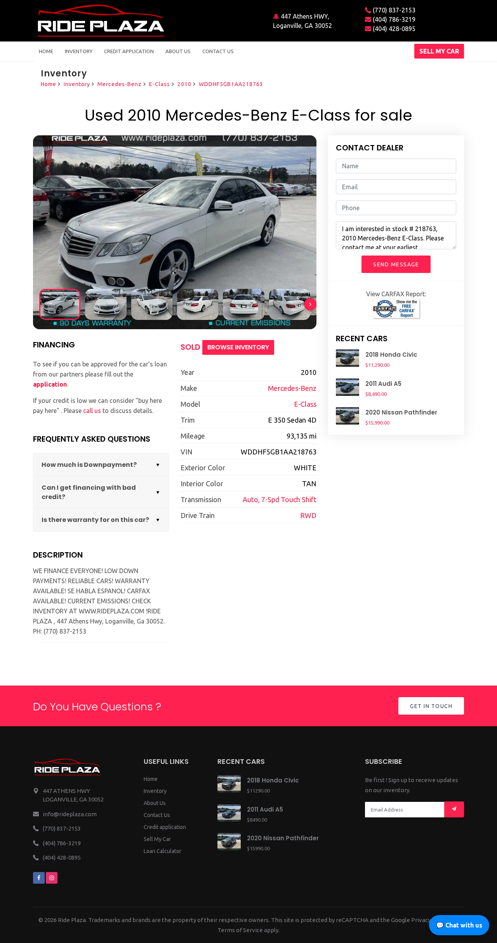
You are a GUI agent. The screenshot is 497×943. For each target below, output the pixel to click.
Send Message (396, 264)
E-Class (159, 84)
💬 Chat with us (459, 925)
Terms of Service (240, 930)
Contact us (218, 51)
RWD (308, 515)
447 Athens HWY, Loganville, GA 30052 (302, 21)
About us (178, 51)
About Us (155, 803)
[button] (310, 304)
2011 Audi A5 (383, 384)
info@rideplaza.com (70, 814)
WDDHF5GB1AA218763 (231, 84)
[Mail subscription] (454, 809)
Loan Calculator (162, 851)
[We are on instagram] (51, 878)
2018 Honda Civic (391, 355)
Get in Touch (431, 706)
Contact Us (157, 815)
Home (46, 51)
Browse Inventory (238, 347)
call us (92, 410)
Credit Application (129, 51)
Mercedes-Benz (119, 84)
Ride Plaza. (72, 920)
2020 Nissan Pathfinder (401, 412)
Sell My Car (157, 839)
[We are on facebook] (39, 878)
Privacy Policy (429, 920)
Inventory (78, 51)
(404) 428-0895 (393, 28)
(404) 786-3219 (393, 19)
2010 (184, 84)
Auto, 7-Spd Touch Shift (279, 499)
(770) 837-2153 (393, 10)
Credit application (165, 827)
